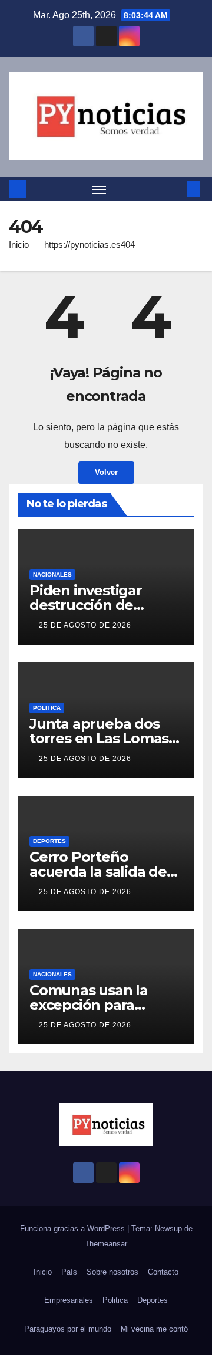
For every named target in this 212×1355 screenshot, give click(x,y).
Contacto (163, 1272)
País (69, 1272)
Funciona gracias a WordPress (73, 1228)
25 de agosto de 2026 (85, 625)
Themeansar (106, 1243)
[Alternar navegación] (99, 189)
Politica (47, 708)
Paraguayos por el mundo (67, 1328)
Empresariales (68, 1300)
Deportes (49, 841)
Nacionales (52, 574)
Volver (106, 472)
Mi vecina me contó (154, 1328)
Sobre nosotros (112, 1272)
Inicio (19, 245)
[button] (175, 189)
